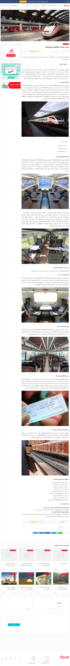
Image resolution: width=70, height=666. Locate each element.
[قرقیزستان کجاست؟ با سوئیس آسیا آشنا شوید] (26, 578)
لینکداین (42, 532)
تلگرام (37, 532)
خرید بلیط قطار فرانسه (61, 151)
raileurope (60, 527)
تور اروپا (33, 656)
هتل (34, 661)
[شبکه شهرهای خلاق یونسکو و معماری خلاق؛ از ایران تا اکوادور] (26, 555)
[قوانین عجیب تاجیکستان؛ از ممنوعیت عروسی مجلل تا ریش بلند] (9, 555)
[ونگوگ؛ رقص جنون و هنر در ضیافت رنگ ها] (43, 578)
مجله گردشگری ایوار (45, 663)
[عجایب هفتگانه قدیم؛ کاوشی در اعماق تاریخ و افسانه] (43, 555)
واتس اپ (61, 533)
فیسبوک (48, 532)
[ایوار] (66, 5)
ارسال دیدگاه (14, 624)
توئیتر (55, 532)
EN (17, 5)
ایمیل (33, 606)
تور (60, 5)
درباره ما (47, 659)
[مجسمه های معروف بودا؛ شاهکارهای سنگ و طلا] (61, 578)
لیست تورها (24, 1)
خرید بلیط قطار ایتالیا (62, 146)
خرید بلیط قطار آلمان (62, 148)
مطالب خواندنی (65, 44)
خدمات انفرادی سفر (31, 663)
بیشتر (28, 5)
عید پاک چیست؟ (63, 563)
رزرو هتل (49, 5)
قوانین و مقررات (46, 661)
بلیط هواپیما (55, 5)
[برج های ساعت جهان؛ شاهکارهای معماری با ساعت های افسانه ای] (9, 578)
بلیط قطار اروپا (43, 5)
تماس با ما (47, 656)
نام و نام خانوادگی (59, 606)
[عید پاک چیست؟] (61, 555)
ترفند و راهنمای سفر (58, 530)
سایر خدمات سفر (36, 5)
